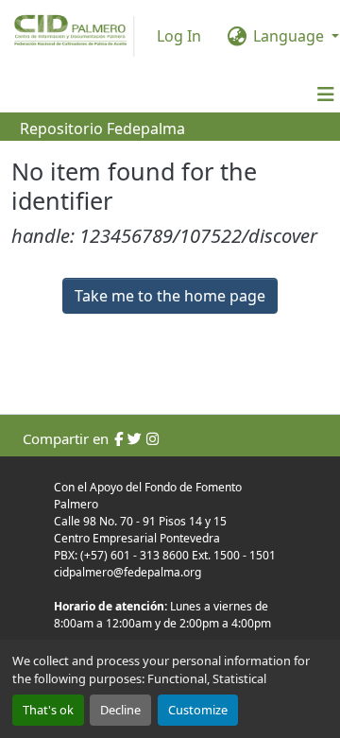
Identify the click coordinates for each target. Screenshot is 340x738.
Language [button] (288, 36)
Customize (198, 709)
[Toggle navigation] (326, 94)
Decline (120, 709)
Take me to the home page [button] (170, 295)
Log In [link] (179, 36)
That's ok (48, 709)
